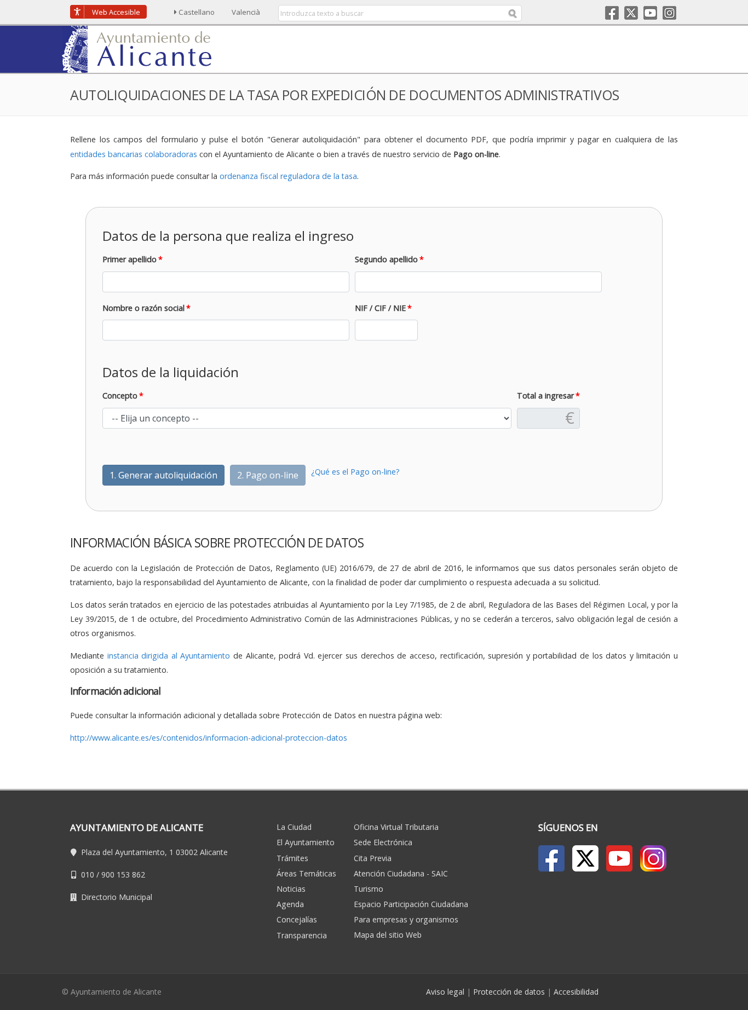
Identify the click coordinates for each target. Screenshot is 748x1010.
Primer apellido (129, 259)
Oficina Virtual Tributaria (396, 827)
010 (87, 874)
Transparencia (302, 935)
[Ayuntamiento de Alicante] (142, 48)
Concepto (119, 395)
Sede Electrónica (383, 842)
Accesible (116, 12)
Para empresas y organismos (406, 919)
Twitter (631, 13)
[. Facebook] (551, 858)
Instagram (669, 13)
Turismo (368, 889)
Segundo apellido (386, 259)
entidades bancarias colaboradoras (133, 154)
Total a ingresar (545, 395)
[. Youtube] (619, 858)
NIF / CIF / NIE (380, 308)
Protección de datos (509, 991)
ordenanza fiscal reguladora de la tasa (288, 176)
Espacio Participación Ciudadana (411, 904)
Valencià (246, 12)
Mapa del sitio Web (388, 935)
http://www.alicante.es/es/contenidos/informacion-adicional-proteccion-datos (208, 737)
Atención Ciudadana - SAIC (401, 873)
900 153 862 (123, 874)
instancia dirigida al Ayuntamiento (169, 655)
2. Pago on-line (267, 475)
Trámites (292, 858)
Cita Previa (373, 858)
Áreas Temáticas (306, 873)
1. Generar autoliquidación (163, 475)
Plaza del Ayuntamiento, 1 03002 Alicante (154, 852)
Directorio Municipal (116, 897)
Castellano (197, 12)
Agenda (290, 904)
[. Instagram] (653, 858)
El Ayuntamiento (306, 842)
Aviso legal (445, 991)
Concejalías (297, 919)
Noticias (291, 889)
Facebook (612, 13)
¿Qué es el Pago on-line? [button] (355, 471)
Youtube (650, 13)
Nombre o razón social (143, 308)
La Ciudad (294, 827)
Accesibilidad (576, 991)
